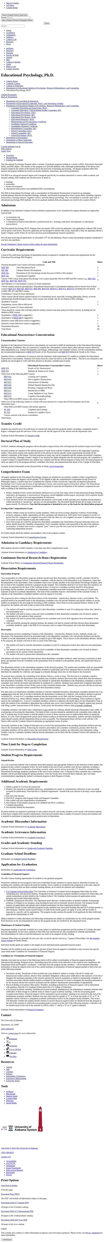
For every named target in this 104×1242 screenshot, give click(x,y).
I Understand (6, 1240)
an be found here (56, 466)
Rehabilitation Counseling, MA (23, 128)
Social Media (11, 1103)
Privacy (9, 1175)
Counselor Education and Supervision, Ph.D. (29, 108)
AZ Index (10, 5)
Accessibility (11, 1161)
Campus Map (11, 1098)
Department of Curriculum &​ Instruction (22, 101)
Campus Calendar (13, 62)
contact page (13, 1033)
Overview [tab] (10, 155)
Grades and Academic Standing (40, 848)
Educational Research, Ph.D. (22, 119)
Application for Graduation (24, 870)
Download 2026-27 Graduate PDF (15, 1203)
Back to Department (9, 97)
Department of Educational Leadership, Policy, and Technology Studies (34, 103)
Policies (9, 1074)
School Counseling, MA (21, 133)
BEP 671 (54, 289)
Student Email (11, 1096)
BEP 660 (37, 289)
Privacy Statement (92, 1233)
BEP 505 (91, 279)
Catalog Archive (12, 69)
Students (9, 53)
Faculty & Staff (12, 55)
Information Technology (15, 1076)
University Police (13, 1081)
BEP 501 (5, 273)
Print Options (6, 149)
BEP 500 (5, 267)
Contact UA (6, 1157)
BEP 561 (5, 281)
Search (3, 17)
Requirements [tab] (11, 158)
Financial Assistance (35, 1010)
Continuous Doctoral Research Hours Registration (43, 563)
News (8, 44)
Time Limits (32, 750)
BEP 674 (62, 289)
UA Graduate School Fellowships (19, 891)
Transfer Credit (33, 436)
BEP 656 (7, 385)
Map (8, 60)
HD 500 (4, 270)
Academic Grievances (36, 837)
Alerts (8, 64)
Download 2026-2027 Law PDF (14, 1220)
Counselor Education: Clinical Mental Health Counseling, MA (36, 110)
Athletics (9, 37)
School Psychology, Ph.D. (21, 135)
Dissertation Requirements (37, 739)
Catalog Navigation (9, 95)
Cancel (4, 1228)
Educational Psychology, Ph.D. (23, 117)
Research (9, 42)
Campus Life (11, 39)
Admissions (10, 35)
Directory (10, 51)
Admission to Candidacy (37, 552)
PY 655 (7, 412)
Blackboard (10, 1094)
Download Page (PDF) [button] (10, 1194)
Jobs (8, 1069)
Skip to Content (12, 3)
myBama (9, 48)
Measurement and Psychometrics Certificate (28, 122)
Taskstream (10, 1166)
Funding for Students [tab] (14, 160)
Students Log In (10, 146)
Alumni (9, 57)
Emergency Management (16, 1078)
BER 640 (18, 318)
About (8, 30)
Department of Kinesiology (17, 138)
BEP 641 (7, 377)
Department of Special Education (19, 142)
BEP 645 (20, 289)
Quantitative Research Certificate (24, 126)
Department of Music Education (19, 140)
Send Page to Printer (9, 1185)
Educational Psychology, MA (23, 115)
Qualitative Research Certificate (24, 124)
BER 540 (17, 315)
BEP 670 (45, 289)
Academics (10, 33)
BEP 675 (70, 289)
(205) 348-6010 (7, 1029)
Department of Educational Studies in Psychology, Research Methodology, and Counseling (42, 88)
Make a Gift (11, 67)
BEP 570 (21, 281)
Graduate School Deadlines (24, 859)
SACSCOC (11, 1163)
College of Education (14, 86)
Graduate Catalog (13, 83)
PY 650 (7, 409)
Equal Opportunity (13, 1168)
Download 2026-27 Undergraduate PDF (17, 1211)
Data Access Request (14, 1170)
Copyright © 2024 (8, 1148)
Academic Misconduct (36, 827)
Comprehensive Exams (37, 537)
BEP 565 (13, 281)
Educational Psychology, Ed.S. (23, 113)
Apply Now (6, 151)
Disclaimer (10, 1172)
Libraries (9, 1072)
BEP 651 (28, 289)
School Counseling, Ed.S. (21, 131)
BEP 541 (5, 276)
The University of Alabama (27, 1148)
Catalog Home (12, 8)
